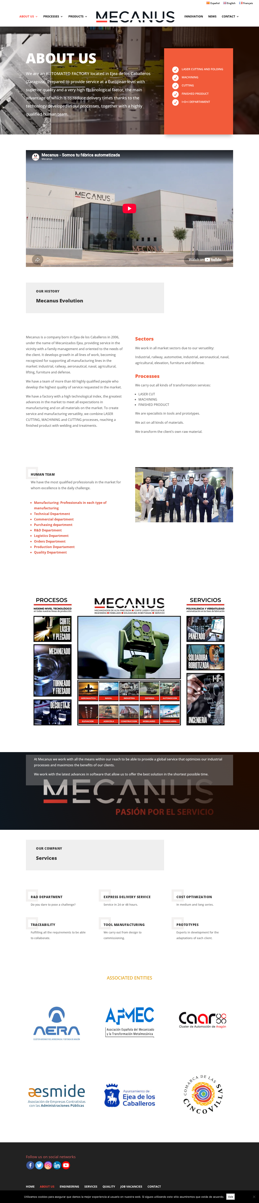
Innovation (193, 16)
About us (26, 16)
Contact (228, 16)
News (212, 16)
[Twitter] (39, 1165)
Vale (230, 1196)
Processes (51, 16)
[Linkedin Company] (57, 1165)
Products (76, 16)
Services (90, 1186)
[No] (254, 1197)
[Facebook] (30, 1165)
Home (30, 1186)
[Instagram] (48, 1165)
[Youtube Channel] (66, 1165)
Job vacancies (131, 1186)
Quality (109, 1186)
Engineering (69, 1186)
